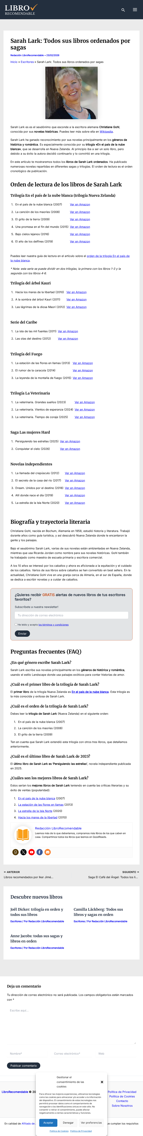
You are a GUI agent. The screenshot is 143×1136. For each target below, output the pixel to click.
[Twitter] (23, 852)
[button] (102, 1082)
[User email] (47, 852)
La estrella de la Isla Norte (35, 811)
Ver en (74, 226)
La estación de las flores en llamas (40, 804)
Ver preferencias (91, 1122)
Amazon (84, 226)
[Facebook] (39, 852)
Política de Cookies (59, 1131)
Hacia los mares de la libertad (37, 817)
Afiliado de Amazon (33, 1123)
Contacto (122, 1101)
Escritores (16, 921)
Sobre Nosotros (122, 1105)
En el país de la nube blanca (36, 798)
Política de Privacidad (81, 1131)
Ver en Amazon (80, 204)
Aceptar (48, 1122)
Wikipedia (106, 131)
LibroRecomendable (15, 1092)
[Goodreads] (15, 852)
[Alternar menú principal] (135, 9)
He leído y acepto (43, 624)
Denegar (68, 1122)
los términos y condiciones (54, 624)
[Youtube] (31, 852)
